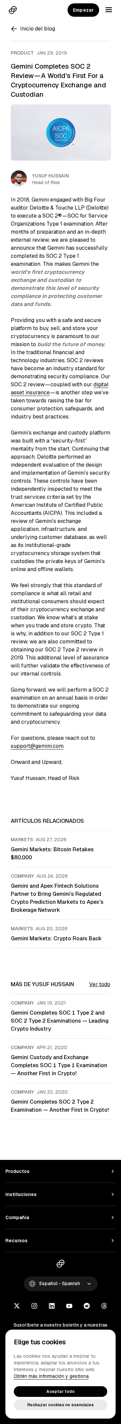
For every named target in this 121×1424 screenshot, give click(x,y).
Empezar (83, 10)
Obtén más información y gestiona (51, 1376)
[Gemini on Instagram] (34, 1306)
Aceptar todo (60, 1391)
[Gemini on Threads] (104, 1306)
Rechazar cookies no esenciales (60, 1405)
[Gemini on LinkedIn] (51, 1306)
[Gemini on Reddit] (86, 1306)
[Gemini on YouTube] (69, 1306)
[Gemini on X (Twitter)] (17, 1306)
